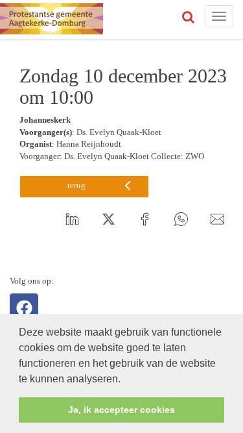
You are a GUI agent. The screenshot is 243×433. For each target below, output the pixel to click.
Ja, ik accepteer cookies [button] (121, 409)
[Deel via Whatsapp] (181, 220)
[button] (125, 380)
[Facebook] (24, 307)
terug (76, 185)
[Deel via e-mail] (217, 220)
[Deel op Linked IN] (72, 220)
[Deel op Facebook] (144, 220)
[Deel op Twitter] (108, 220)
